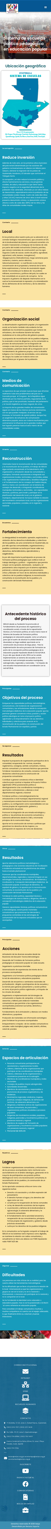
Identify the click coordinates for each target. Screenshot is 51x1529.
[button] (45, 7)
